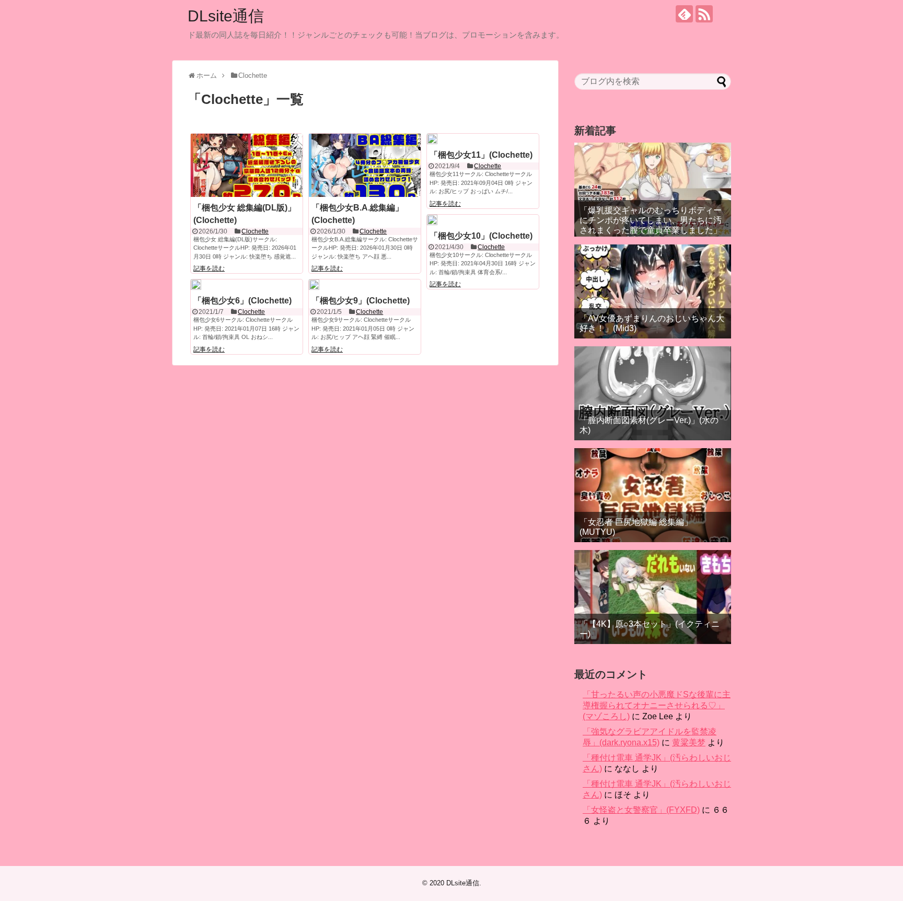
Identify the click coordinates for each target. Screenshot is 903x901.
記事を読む (209, 268)
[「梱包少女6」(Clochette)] (196, 284)
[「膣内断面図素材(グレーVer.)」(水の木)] (652, 393)
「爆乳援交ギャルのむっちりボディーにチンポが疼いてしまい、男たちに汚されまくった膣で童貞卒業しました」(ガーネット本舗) (651, 225)
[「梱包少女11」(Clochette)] (432, 139)
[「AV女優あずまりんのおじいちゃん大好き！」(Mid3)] (652, 291)
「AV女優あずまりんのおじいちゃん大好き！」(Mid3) (652, 323)
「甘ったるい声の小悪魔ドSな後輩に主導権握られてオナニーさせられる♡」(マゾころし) (657, 705)
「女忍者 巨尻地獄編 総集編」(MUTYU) (636, 527)
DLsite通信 (226, 16)
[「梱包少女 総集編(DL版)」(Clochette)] (247, 165)
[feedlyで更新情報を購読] (684, 13)
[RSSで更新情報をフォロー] (704, 13)
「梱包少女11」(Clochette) (481, 154)
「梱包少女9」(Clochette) (360, 300)
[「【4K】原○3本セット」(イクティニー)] (652, 597)
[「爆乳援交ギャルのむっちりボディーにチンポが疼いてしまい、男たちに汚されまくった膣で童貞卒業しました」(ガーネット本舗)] (652, 190)
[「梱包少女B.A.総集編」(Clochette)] (365, 165)
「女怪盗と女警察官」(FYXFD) (641, 809)
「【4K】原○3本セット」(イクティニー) (650, 628)
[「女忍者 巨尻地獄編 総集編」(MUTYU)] (652, 495)
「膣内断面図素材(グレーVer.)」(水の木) (649, 425)
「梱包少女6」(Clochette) (242, 300)
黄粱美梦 (688, 742)
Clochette (255, 231)
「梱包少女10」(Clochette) (481, 235)
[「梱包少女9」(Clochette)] (314, 284)
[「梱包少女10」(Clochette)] (432, 220)
